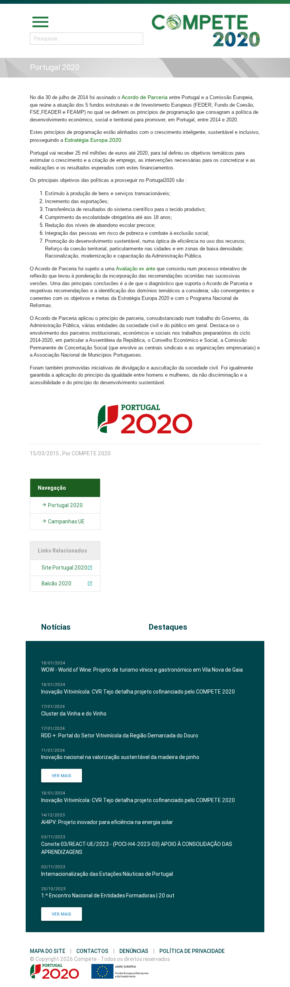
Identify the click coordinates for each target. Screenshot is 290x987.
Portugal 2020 (65, 505)
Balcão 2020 (56, 583)
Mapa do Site (47, 951)
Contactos (92, 951)
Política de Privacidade (192, 951)
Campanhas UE (66, 521)
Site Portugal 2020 (64, 567)
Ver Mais (61, 775)
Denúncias (133, 951)
